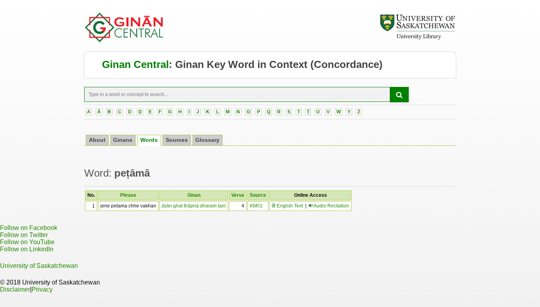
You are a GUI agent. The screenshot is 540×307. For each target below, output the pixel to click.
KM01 (256, 206)
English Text (289, 206)
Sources (177, 140)
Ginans (122, 140)
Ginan (193, 195)
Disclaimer (15, 289)
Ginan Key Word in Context (241, 64)
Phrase (128, 195)
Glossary (207, 140)
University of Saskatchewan (39, 265)
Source (258, 195)
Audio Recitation (331, 206)
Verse (237, 195)
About (97, 140)
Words (149, 140)
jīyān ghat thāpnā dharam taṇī (194, 206)
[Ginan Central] (124, 40)
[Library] (417, 38)
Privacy (42, 289)
